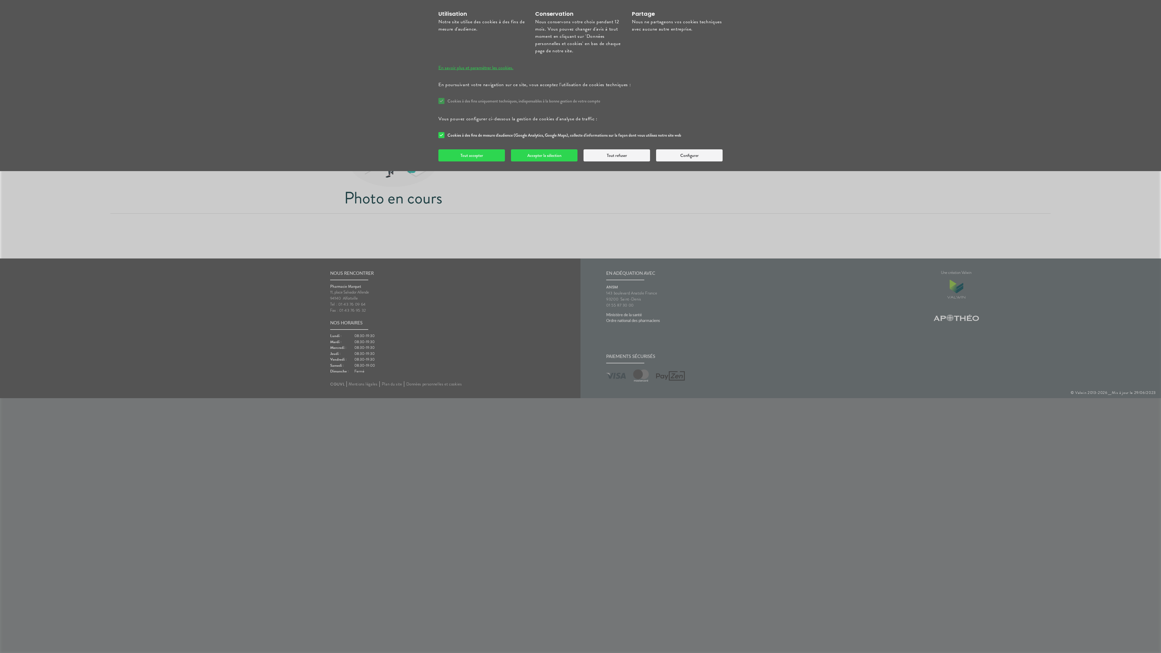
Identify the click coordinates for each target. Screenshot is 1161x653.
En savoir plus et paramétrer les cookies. (475, 67)
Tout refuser (617, 155)
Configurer (689, 155)
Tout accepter (471, 155)
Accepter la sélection (544, 155)
